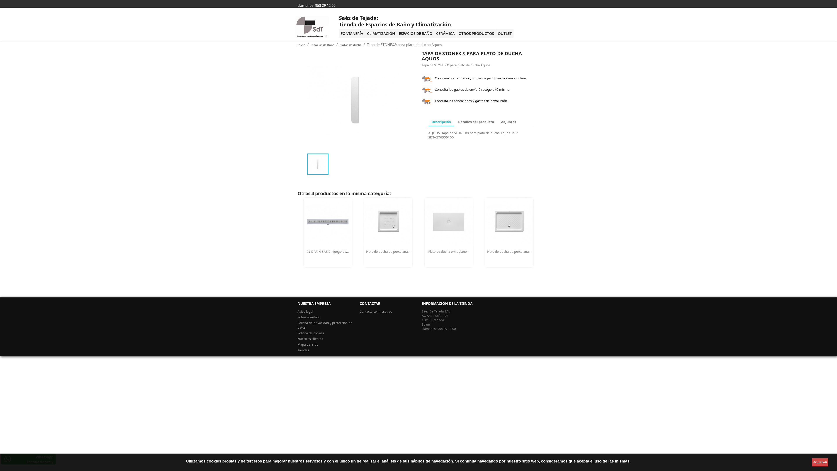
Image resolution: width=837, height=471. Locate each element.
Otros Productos (476, 33)
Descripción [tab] (441, 121)
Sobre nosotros (309, 317)
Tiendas (303, 350)
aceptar (820, 462)
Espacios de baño (415, 33)
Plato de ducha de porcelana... (388, 251)
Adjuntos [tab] (508, 121)
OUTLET (505, 33)
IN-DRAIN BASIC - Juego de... (328, 251)
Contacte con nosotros (376, 311)
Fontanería (352, 33)
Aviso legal (305, 311)
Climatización (381, 33)
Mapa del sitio (308, 344)
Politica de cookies (311, 333)
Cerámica (445, 33)
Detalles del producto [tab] (476, 121)
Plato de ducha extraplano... (448, 251)
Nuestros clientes (310, 339)
